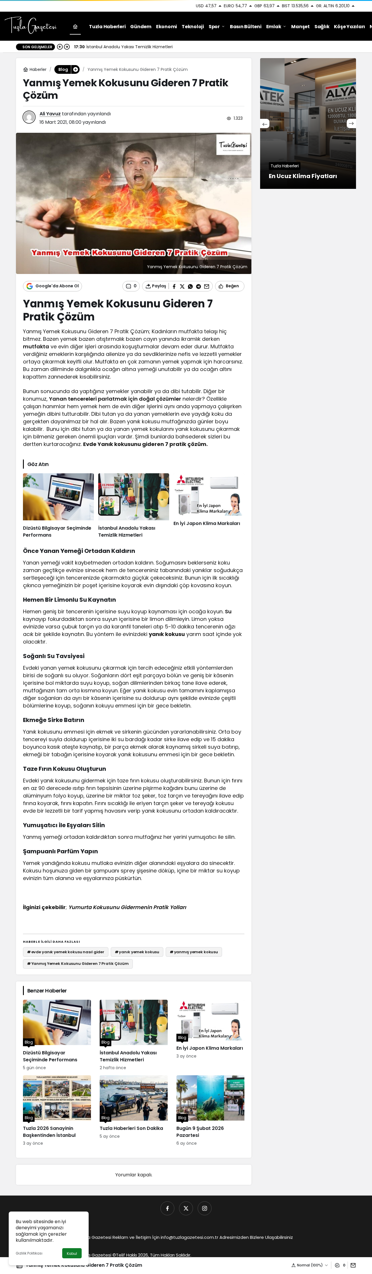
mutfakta (36, 346)
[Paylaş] (352, 1265)
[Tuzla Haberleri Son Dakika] (134, 1110)
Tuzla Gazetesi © (97, 1255)
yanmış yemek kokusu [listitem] (194, 952)
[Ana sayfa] (75, 26)
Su (228, 611)
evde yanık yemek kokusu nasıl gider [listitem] (65, 952)
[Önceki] (59, 47)
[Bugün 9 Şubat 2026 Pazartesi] (210, 1110)
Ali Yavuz (50, 113)
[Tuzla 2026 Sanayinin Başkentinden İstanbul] (57, 1110)
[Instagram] (205, 1208)
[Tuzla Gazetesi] (30, 26)
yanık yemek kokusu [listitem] (137, 952)
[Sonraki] (66, 47)
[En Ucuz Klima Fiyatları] (308, 123)
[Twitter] (186, 1208)
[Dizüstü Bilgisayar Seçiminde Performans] (58, 506)
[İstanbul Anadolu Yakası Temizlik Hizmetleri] (133, 506)
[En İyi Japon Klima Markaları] (209, 506)
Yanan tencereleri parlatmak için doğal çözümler (115, 398)
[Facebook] (167, 1208)
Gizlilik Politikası (29, 1253)
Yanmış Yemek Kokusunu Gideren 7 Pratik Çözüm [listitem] (78, 963)
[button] (75, 69)
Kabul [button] (72, 1253)
